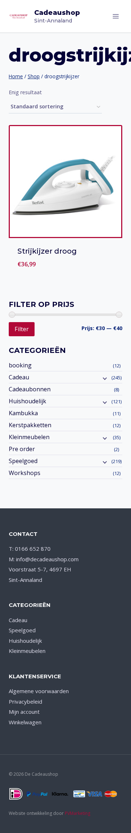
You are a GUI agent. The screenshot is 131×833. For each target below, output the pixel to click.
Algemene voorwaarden (39, 691)
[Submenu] (104, 377)
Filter (22, 329)
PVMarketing (77, 813)
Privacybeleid (25, 701)
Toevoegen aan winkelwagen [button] (66, 267)
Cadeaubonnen (30, 389)
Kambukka (23, 413)
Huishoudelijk (27, 401)
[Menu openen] (115, 16)
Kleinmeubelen (29, 437)
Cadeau (19, 377)
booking (20, 365)
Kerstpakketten (30, 425)
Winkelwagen (25, 722)
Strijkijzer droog (47, 251)
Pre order (22, 449)
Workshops (24, 473)
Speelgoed (23, 461)
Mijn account (24, 711)
